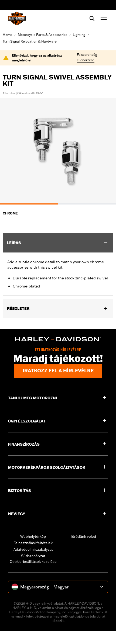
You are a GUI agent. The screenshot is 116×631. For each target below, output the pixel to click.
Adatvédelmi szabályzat (33, 549)
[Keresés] (92, 18)
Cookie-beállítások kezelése (33, 561)
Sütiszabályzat (33, 556)
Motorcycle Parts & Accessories (42, 35)
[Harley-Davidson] (58, 339)
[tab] (29, 203)
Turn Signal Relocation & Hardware (30, 41)
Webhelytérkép (33, 536)
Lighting (79, 35)
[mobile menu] (102, 18)
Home (7, 35)
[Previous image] (10, 151)
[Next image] (105, 151)
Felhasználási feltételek (33, 543)
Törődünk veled (83, 536)
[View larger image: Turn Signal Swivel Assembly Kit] (58, 150)
